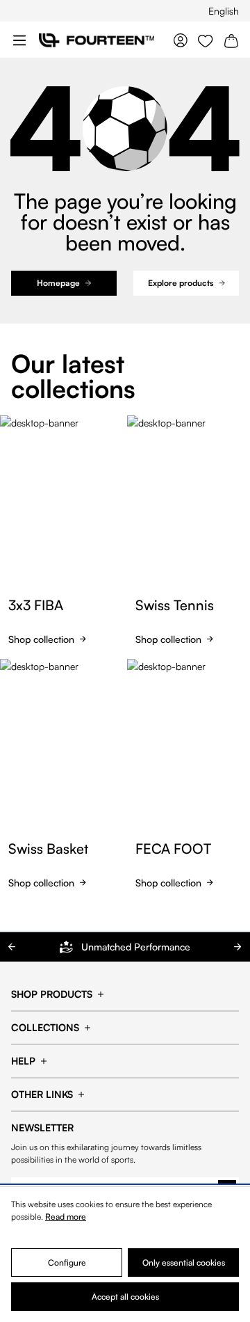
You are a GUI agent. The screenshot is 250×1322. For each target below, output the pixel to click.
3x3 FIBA (35, 605)
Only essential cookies (183, 1262)
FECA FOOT (173, 849)
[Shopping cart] (231, 39)
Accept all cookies (125, 1296)
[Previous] (12, 946)
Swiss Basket (48, 849)
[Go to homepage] (96, 40)
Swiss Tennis (174, 605)
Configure (67, 1262)
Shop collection (41, 639)
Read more (65, 1216)
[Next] (238, 946)
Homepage (58, 283)
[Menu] (19, 39)
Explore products (181, 283)
